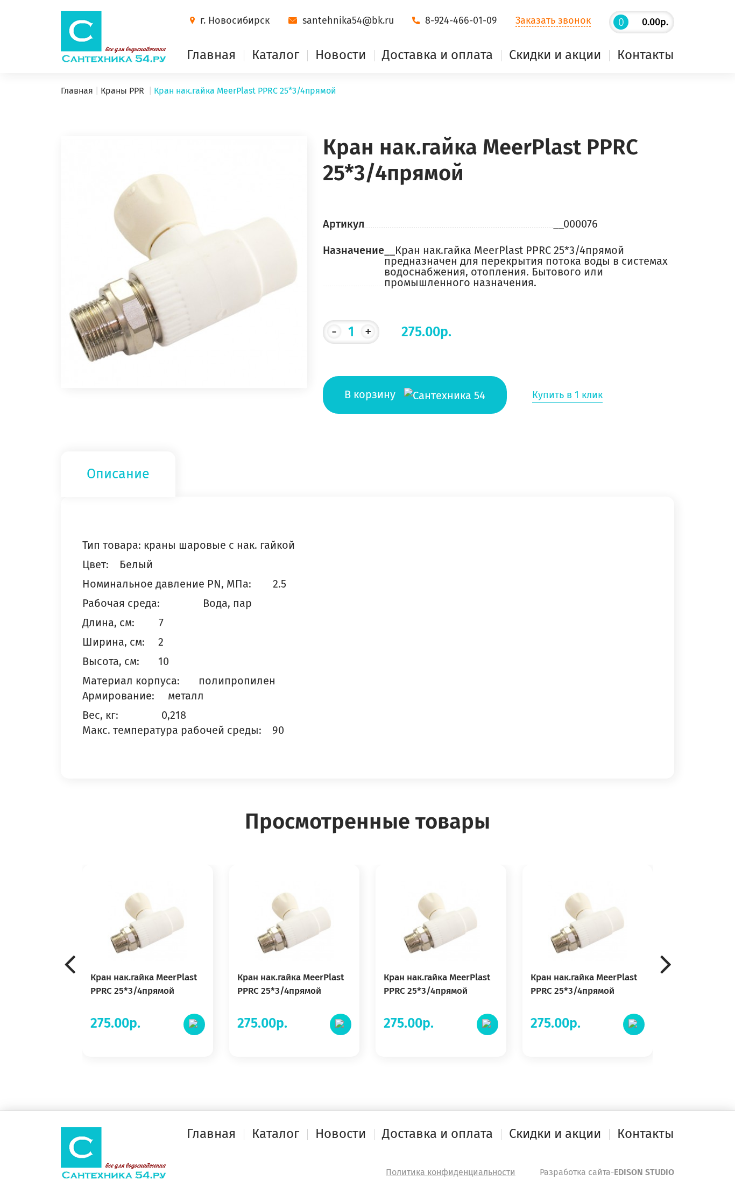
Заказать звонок (553, 20)
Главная (211, 54)
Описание (118, 474)
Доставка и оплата (437, 54)
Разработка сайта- (607, 1172)
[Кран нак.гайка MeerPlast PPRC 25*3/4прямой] (184, 261)
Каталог (275, 54)
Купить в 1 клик (567, 395)
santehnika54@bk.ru (348, 20)
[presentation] (69, 947)
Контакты (645, 54)
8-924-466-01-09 (461, 20)
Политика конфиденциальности (450, 1172)
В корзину (371, 394)
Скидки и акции (555, 54)
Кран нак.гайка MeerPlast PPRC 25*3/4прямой (143, 984)
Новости (340, 54)
